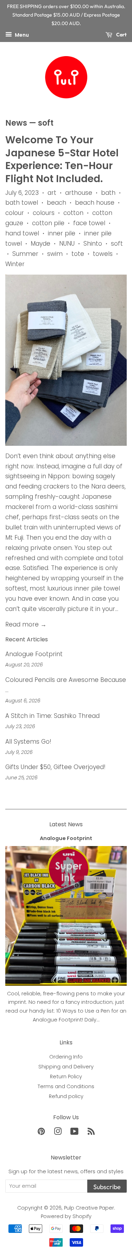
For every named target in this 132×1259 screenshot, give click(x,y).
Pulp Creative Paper (89, 1207)
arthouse (78, 192)
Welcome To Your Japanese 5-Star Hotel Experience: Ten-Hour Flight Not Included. (62, 159)
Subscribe (107, 1187)
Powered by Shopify (66, 1216)
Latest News (66, 824)
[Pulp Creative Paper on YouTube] (74, 1132)
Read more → (25, 624)
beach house (94, 202)
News (16, 123)
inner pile (61, 233)
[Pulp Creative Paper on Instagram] (58, 1132)
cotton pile (48, 223)
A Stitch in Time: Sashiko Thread (52, 716)
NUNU (67, 243)
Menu (21, 34)
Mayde (40, 243)
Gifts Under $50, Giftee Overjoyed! (55, 767)
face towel (89, 223)
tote (77, 254)
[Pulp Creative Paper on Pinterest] (41, 1132)
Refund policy (66, 1096)
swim (55, 254)
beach (56, 202)
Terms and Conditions (66, 1086)
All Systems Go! (28, 741)
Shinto (92, 243)
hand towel (22, 233)
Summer (25, 254)
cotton (73, 213)
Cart (121, 34)
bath (108, 192)
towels (103, 254)
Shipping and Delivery (66, 1066)
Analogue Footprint (34, 654)
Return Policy (66, 1076)
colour (14, 213)
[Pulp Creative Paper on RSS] (91, 1132)
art (52, 192)
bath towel (21, 202)
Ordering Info (66, 1056)
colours (44, 213)
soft (117, 243)
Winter (15, 264)
